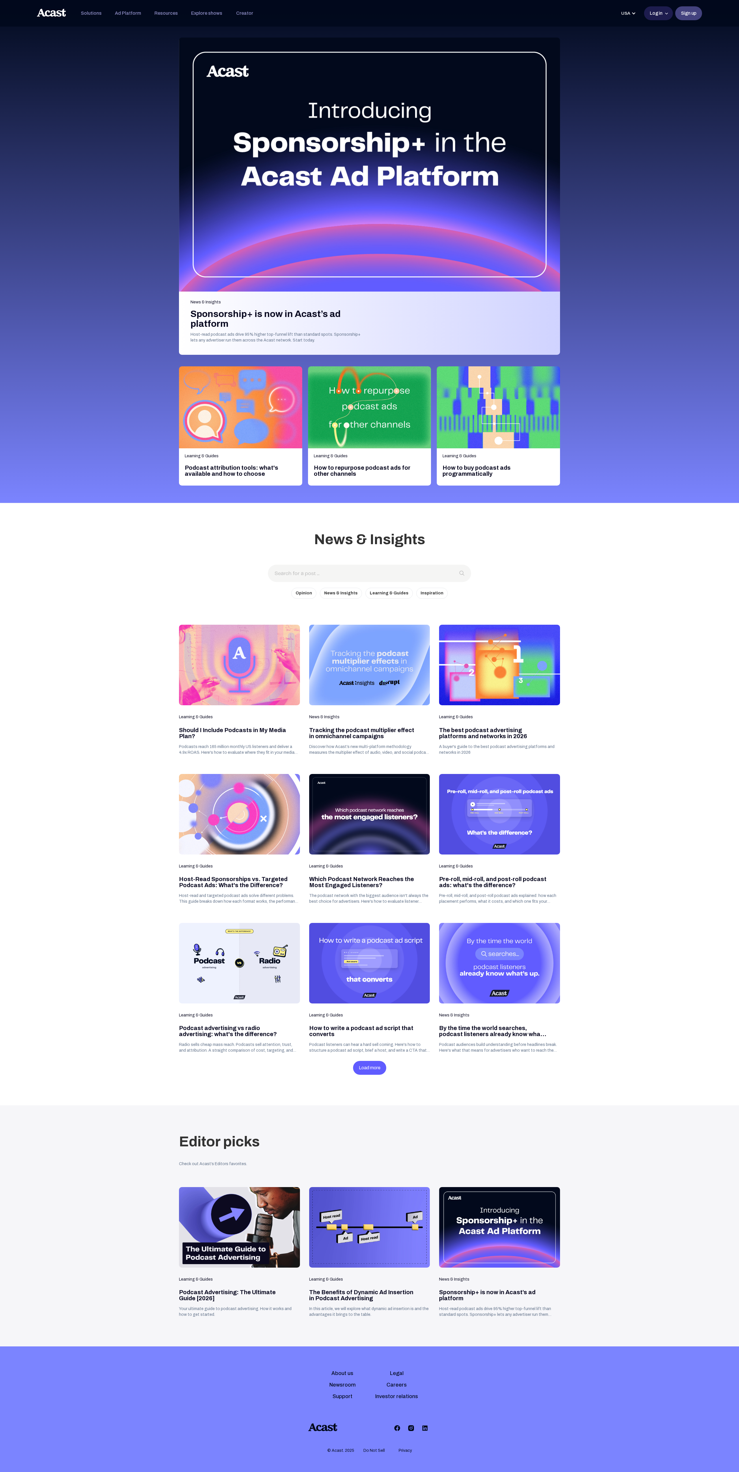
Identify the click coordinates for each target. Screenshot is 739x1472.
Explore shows (206, 13)
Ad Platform (128, 13)
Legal (397, 1373)
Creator (244, 13)
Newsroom (342, 1385)
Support (342, 1396)
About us (342, 1373)
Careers (397, 1385)
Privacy (405, 1450)
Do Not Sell (374, 1450)
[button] (91, 13)
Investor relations (396, 1396)
